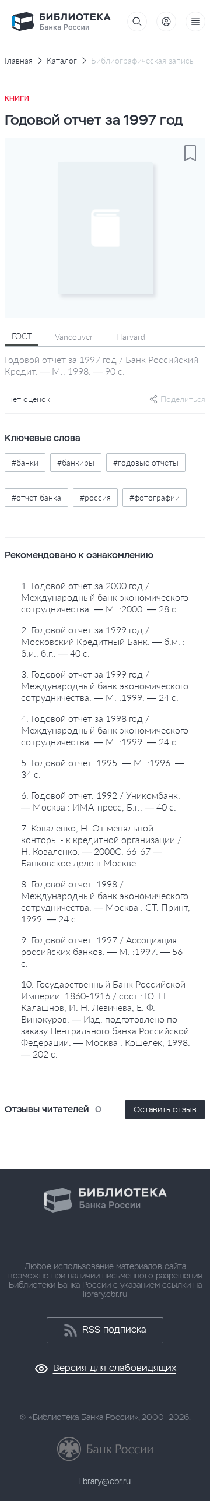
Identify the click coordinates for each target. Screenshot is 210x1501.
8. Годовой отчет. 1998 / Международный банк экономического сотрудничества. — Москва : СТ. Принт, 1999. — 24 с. (105, 901)
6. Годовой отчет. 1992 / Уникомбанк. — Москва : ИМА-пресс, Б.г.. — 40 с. (100, 801)
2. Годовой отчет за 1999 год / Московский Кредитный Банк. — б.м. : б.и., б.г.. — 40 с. (103, 641)
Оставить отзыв (165, 1109)
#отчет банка (36, 497)
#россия (95, 497)
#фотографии (155, 497)
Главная (19, 60)
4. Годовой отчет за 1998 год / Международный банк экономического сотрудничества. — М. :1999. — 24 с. (104, 730)
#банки (25, 462)
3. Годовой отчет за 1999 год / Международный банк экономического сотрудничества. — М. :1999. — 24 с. (104, 685)
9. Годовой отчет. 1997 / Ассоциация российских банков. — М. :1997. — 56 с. (102, 951)
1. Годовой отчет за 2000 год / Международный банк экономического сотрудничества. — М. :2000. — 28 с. (104, 597)
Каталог (62, 60)
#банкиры (75, 462)
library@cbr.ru (105, 1481)
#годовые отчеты (145, 462)
